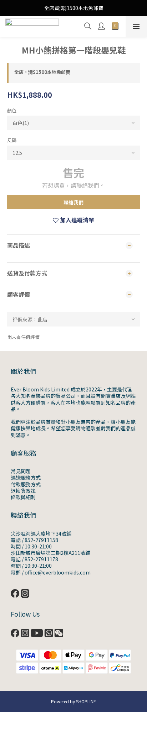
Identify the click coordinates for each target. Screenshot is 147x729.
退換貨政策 (23, 490)
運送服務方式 (26, 477)
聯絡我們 (73, 202)
